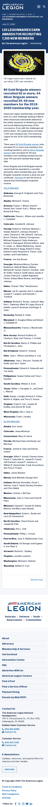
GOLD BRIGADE (11, 188)
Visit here (19, 177)
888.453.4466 (12, 729)
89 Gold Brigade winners (27, 144)
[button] (38, 6)
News (30, 14)
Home (4, 14)
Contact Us (10, 732)
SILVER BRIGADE (12, 421)
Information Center (17, 14)
